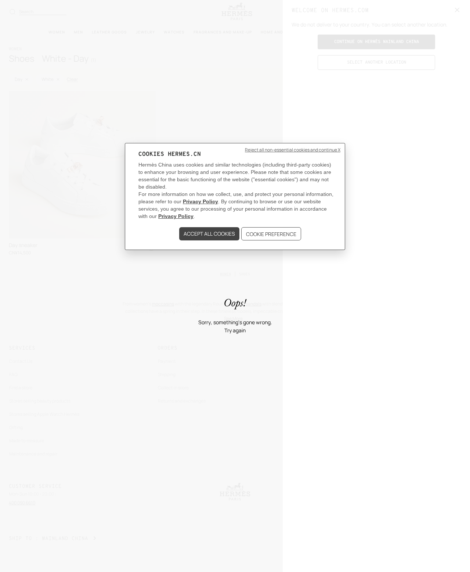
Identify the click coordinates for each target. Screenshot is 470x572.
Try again (235, 330)
